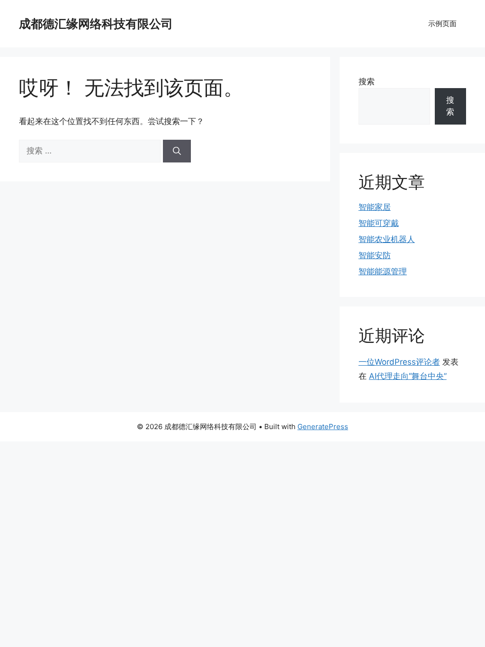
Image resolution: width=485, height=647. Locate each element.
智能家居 (375, 207)
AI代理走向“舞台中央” (408, 376)
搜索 (367, 81)
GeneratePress (322, 426)
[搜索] (177, 151)
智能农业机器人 (387, 239)
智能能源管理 (383, 271)
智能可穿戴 (379, 223)
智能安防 (375, 255)
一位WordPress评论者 (399, 362)
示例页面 (442, 23)
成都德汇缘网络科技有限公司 (96, 24)
